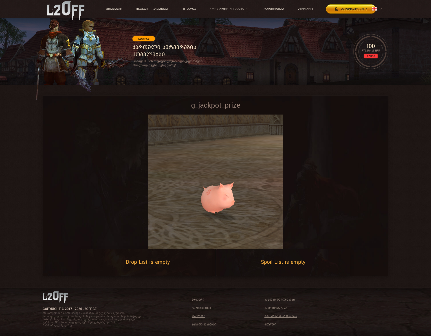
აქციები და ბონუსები (279, 299)
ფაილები (198, 316)
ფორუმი (270, 324)
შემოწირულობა (275, 308)
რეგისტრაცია (201, 308)
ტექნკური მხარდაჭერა (280, 316)
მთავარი (198, 299)
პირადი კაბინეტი (204, 324)
